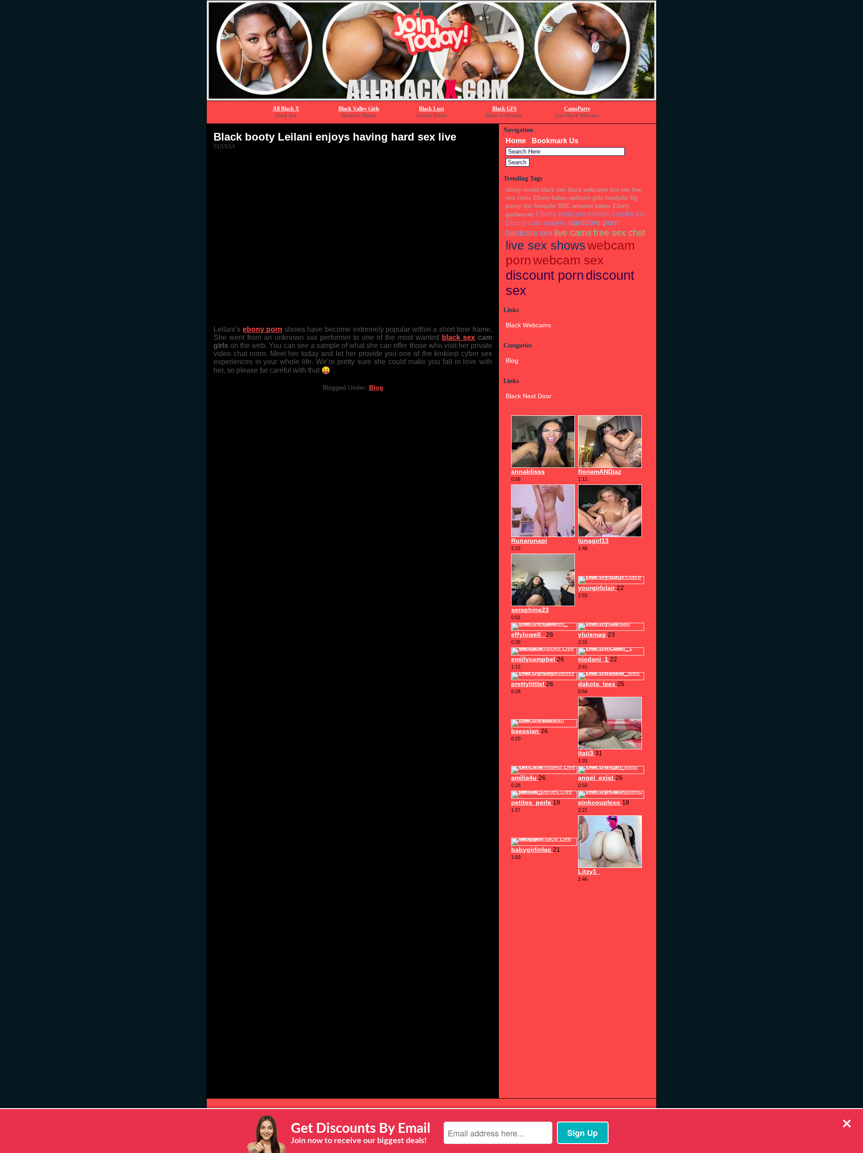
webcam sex (568, 260)
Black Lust (431, 109)
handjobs (616, 197)
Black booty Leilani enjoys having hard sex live (335, 137)
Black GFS (504, 109)
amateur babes (591, 205)
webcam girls (586, 197)
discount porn (545, 275)
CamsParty (577, 109)
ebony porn (263, 329)
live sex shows (546, 245)
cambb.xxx (629, 214)
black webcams (588, 189)
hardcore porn (594, 222)
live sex (620, 189)
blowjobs (545, 205)
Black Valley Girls (358, 109)
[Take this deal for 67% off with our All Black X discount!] (431, 98)
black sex (458, 337)
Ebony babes (550, 197)
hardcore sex (529, 233)
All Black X (286, 109)
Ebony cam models (536, 223)
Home (516, 141)
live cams (573, 233)
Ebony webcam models (573, 214)
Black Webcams (528, 325)
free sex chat (619, 233)
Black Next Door (529, 396)
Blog (376, 387)
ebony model (522, 189)
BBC (564, 205)
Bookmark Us (555, 141)
